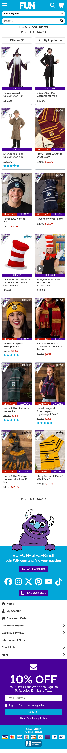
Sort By (48, 40)
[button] (61, 5)
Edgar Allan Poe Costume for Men (47, 94)
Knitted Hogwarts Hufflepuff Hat (13, 345)
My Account (14, 611)
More (5, 654)
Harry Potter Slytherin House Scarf (16, 410)
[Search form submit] (61, 21)
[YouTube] (49, 582)
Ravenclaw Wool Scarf (50, 218)
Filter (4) (15, 40)
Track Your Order (17, 618)
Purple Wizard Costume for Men (13, 94)
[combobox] (30, 21)
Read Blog (35, 592)
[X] (28, 582)
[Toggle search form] (52, 5)
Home (10, 603)
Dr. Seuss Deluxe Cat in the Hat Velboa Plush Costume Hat (16, 282)
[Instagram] (18, 582)
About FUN (8, 647)
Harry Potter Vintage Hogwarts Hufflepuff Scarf (15, 479)
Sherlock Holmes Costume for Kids (13, 155)
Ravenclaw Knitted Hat (14, 220)
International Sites (13, 640)
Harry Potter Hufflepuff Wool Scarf (50, 478)
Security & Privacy (13, 632)
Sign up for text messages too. (27, 705)
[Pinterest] (38, 582)
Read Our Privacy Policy (33, 718)
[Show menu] (4, 5)
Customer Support (13, 625)
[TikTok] (59, 582)
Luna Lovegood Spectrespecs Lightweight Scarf (47, 411)
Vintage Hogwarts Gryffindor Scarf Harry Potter (49, 346)
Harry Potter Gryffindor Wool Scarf (50, 155)
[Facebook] (8, 582)
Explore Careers (33, 568)
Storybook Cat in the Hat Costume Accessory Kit (49, 282)
